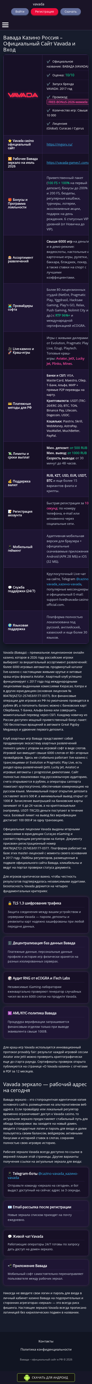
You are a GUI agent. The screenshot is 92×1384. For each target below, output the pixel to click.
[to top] (82, 1358)
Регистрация (44, 11)
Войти (19, 11)
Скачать (71, 11)
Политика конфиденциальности (46, 1349)
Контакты (46, 1341)
